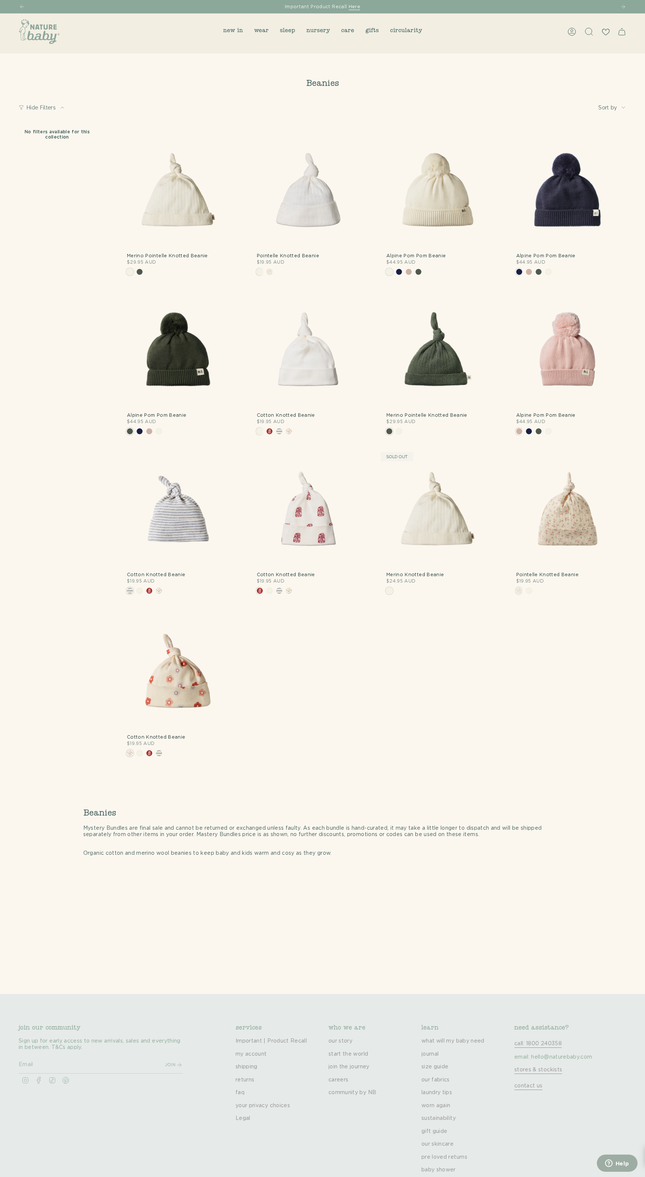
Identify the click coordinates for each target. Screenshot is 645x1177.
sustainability (438, 1118)
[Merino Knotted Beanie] (438, 509)
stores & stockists (538, 1069)
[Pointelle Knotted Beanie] (308, 190)
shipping (247, 1066)
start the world (348, 1054)
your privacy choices (263, 1105)
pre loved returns (444, 1157)
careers (338, 1080)
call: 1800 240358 (538, 1043)
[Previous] (22, 6)
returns (245, 1080)
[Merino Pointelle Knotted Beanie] (178, 190)
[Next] (623, 6)
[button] (233, 31)
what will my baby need (452, 1041)
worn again (436, 1105)
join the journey (349, 1066)
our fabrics (435, 1080)
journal (430, 1054)
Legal (243, 1118)
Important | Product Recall (271, 1041)
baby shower (438, 1170)
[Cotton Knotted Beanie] (308, 350)
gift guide (434, 1131)
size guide (435, 1066)
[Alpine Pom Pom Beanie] (438, 190)
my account (251, 1054)
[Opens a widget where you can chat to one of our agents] (617, 1164)
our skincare (437, 1144)
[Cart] (621, 31)
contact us (528, 1086)
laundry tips (436, 1092)
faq (240, 1092)
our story (340, 1041)
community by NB (352, 1092)
